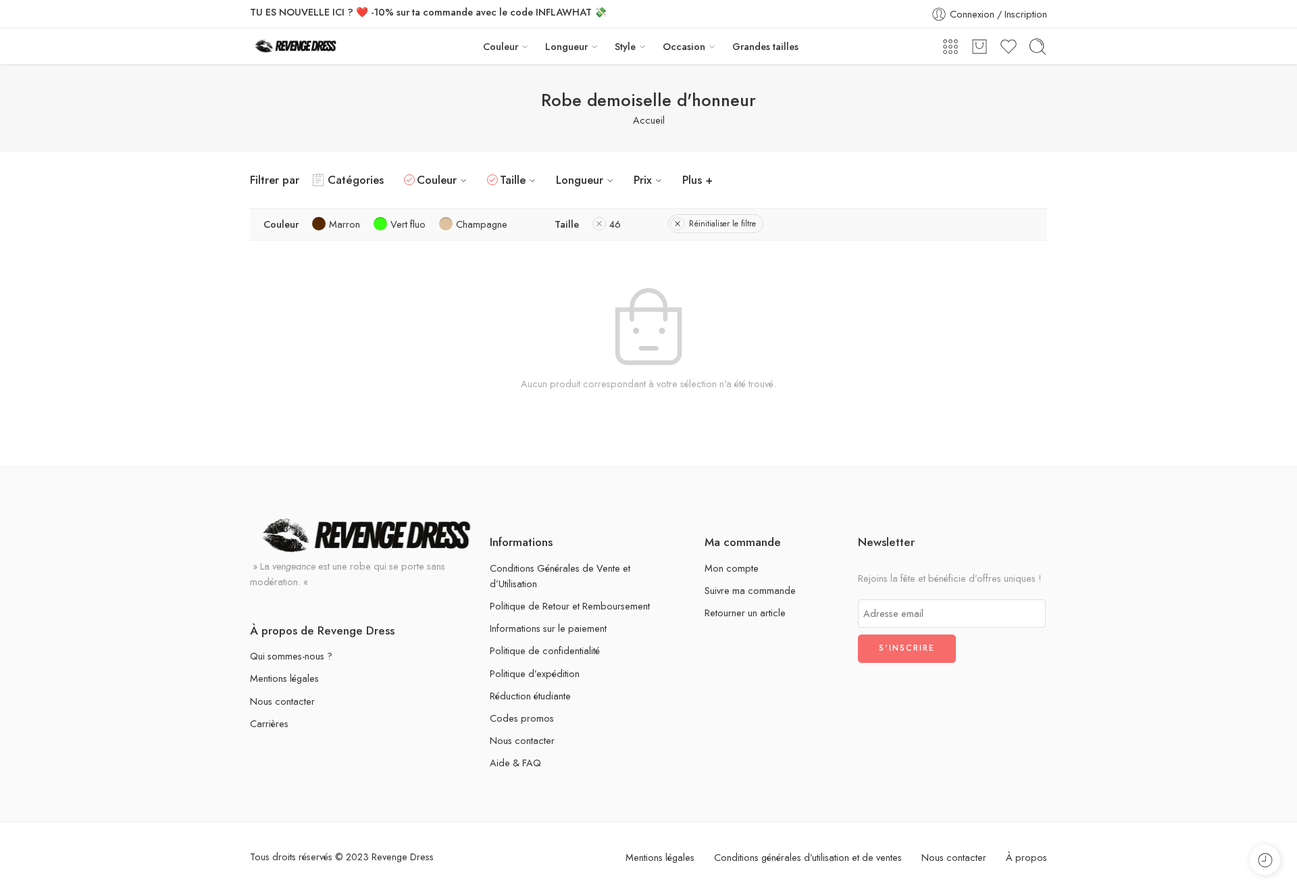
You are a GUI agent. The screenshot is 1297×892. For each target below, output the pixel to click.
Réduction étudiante (530, 696)
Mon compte (732, 568)
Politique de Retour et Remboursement (570, 606)
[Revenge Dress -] (295, 46)
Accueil (649, 120)
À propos (1026, 857)
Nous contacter (282, 701)
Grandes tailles (765, 46)
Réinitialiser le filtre (722, 224)
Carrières (269, 723)
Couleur (500, 46)
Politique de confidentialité (545, 650)
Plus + (697, 180)
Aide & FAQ (515, 762)
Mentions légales (284, 678)
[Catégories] (950, 46)
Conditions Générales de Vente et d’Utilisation (560, 576)
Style (625, 46)
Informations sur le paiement (548, 628)
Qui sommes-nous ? (291, 656)
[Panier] (979, 46)
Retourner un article (745, 612)
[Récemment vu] (1265, 860)
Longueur (566, 46)
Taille (513, 180)
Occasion (684, 46)
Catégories (356, 180)
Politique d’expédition (535, 673)
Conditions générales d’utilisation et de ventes (808, 857)
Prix (643, 180)
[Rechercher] (1037, 46)
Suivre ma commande (750, 590)
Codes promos (522, 718)
